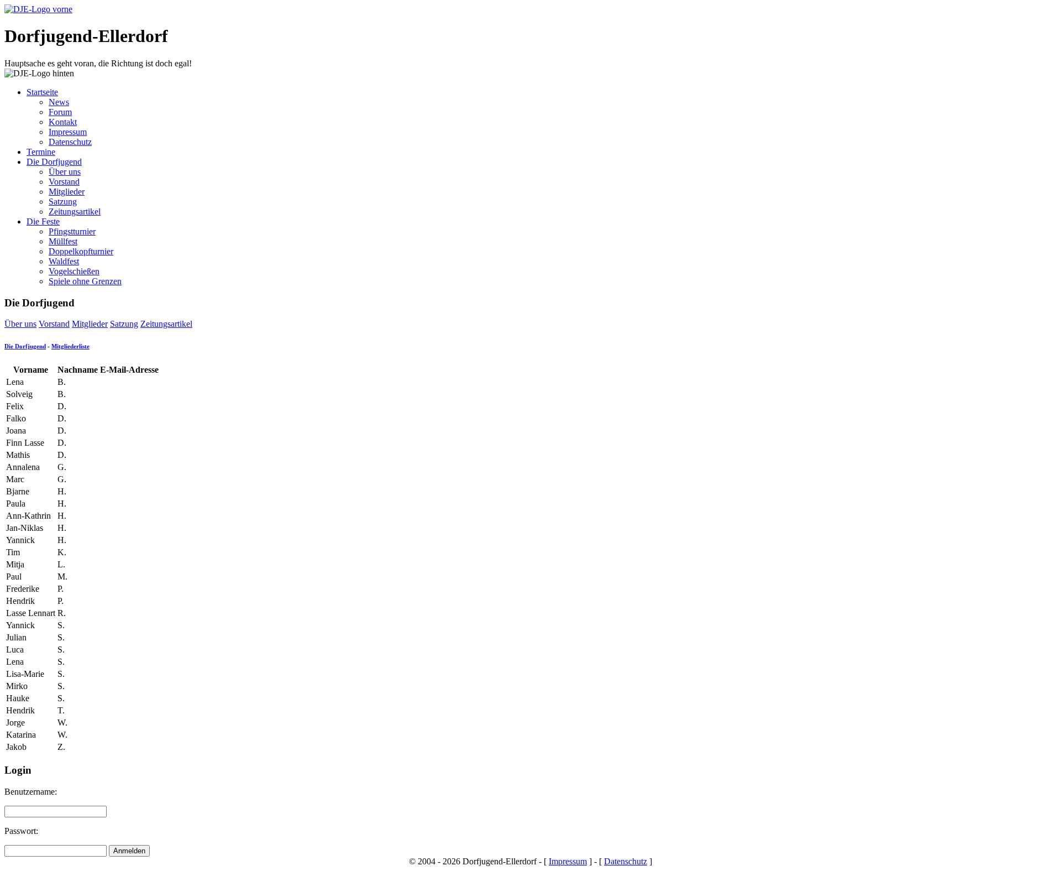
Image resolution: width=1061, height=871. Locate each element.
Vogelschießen (74, 271)
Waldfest (64, 261)
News (59, 102)
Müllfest (63, 241)
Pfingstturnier (72, 231)
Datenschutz (70, 142)
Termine (41, 152)
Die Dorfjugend (54, 161)
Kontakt (63, 122)
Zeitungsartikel (75, 211)
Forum (60, 112)
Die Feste (43, 221)
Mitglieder (67, 191)
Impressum (68, 132)
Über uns (65, 171)
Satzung (63, 201)
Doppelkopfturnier (81, 251)
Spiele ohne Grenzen (85, 281)
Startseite (42, 92)
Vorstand (64, 181)
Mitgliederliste (70, 346)
